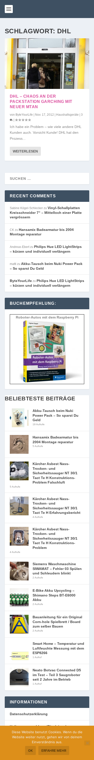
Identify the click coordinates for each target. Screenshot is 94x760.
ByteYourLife (24, 114)
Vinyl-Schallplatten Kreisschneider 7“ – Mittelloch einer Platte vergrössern (46, 212)
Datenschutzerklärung (29, 714)
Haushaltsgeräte (67, 114)
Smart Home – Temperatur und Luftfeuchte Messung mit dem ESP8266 (58, 648)
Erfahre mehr (53, 750)
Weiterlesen (25, 151)
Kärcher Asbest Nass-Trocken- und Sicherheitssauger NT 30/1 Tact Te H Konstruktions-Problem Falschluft (55, 473)
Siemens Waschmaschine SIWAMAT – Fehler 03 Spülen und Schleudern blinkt (57, 568)
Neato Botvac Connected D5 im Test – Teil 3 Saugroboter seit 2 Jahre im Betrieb (57, 674)
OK (30, 750)
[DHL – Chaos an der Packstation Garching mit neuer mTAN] (47, 63)
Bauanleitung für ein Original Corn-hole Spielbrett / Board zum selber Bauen (57, 621)
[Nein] (87, 742)
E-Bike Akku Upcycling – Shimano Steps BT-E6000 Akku (54, 595)
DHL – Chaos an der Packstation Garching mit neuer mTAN (41, 101)
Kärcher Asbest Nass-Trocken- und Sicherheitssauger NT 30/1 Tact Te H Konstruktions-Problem (55, 538)
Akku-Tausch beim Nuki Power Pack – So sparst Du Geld (55, 415)
